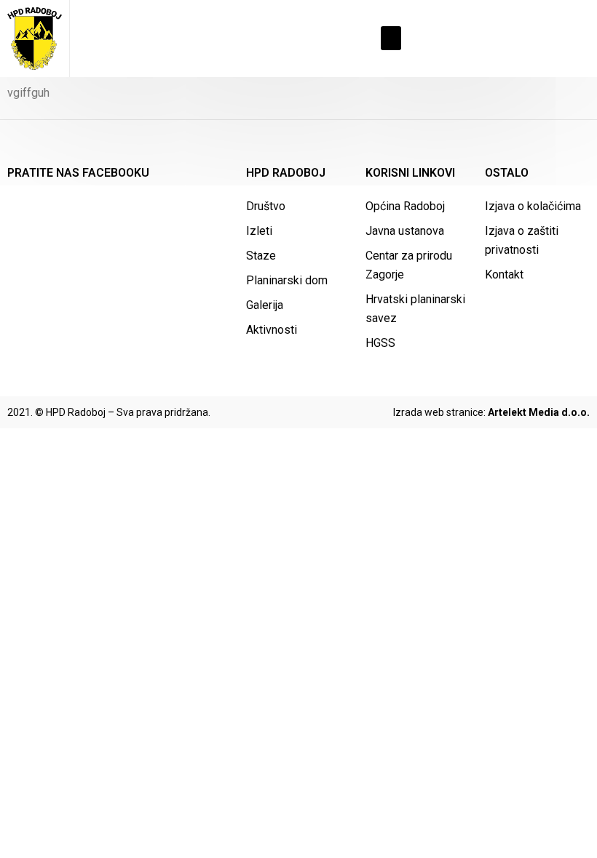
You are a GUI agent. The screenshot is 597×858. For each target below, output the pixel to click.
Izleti (259, 231)
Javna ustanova (404, 231)
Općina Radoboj (405, 206)
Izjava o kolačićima (533, 206)
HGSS (380, 343)
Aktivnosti (271, 330)
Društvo (265, 206)
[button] (391, 38)
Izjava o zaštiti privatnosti (521, 240)
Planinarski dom (287, 280)
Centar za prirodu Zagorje (408, 265)
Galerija (264, 305)
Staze (261, 255)
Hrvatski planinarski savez (415, 308)
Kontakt (504, 274)
